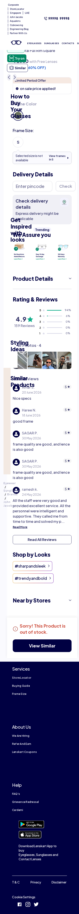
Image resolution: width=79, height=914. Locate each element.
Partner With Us (18, 33)
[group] (42, 111)
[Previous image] (9, 77)
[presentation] (20, 251)
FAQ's (16, 793)
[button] (42, 278)
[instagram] (28, 905)
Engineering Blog (19, 29)
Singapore (15, 13)
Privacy (36, 882)
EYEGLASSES (34, 43)
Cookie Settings (23, 897)
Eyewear (10, 483)
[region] (42, 52)
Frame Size (19, 693)
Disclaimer (59, 882)
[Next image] (15, 77)
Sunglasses (12, 490)
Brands (12, 494)
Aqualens (15, 21)
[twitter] (36, 905)
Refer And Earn (21, 743)
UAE (27, 13)
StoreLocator (17, 9)
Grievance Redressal (25, 802)
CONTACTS (68, 43)
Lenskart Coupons (24, 752)
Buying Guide (21, 685)
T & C (16, 882)
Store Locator (21, 677)
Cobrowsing (16, 25)
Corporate (13, 4)
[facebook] (19, 905)
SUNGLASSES (51, 43)
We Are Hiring (20, 735)
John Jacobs (16, 17)
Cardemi (17, 810)
